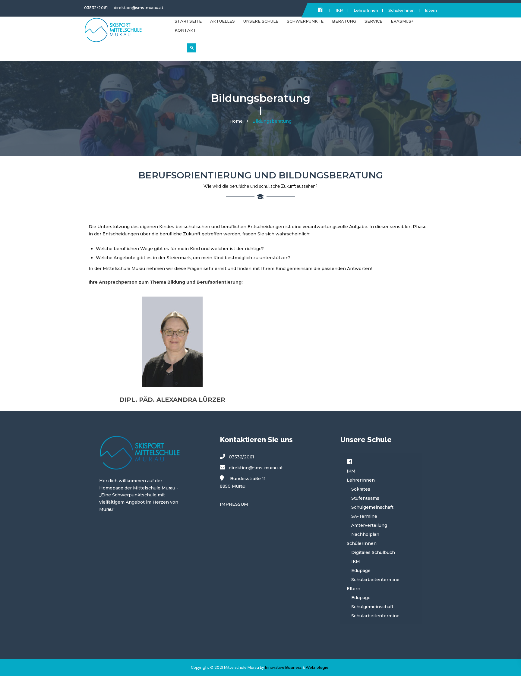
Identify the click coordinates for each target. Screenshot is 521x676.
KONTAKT (185, 30)
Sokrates (360, 489)
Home (236, 121)
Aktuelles (222, 21)
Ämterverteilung (369, 525)
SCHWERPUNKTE (305, 21)
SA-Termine (364, 516)
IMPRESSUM (234, 504)
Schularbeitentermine (375, 579)
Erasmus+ (402, 21)
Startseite (188, 21)
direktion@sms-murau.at (138, 7)
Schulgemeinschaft (372, 507)
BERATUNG (344, 21)
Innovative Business (283, 667)
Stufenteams (365, 498)
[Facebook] (350, 462)
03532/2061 (96, 7)
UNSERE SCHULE (260, 21)
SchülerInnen (401, 10)
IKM (339, 10)
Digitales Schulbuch (373, 552)
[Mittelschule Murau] (125, 32)
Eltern (431, 10)
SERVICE (373, 21)
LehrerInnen (366, 10)
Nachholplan (365, 534)
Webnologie (317, 667)
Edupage (361, 570)
